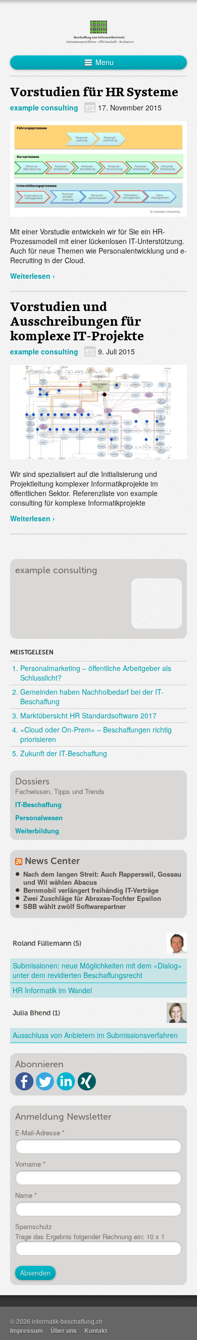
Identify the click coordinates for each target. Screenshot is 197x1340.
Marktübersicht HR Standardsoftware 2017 (88, 715)
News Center (52, 861)
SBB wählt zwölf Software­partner (74, 906)
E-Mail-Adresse (40, 1133)
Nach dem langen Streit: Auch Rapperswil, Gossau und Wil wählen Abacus (102, 878)
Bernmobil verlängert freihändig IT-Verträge (91, 890)
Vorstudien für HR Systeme (94, 91)
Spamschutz (33, 1227)
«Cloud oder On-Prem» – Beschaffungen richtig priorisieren (96, 734)
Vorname (30, 1164)
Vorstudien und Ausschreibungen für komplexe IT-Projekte (77, 320)
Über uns (64, 1330)
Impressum (26, 1330)
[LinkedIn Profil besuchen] (66, 1081)
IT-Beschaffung (38, 804)
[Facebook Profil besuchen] (24, 1081)
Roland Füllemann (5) (47, 943)
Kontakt (95, 1330)
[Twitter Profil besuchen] (45, 1081)
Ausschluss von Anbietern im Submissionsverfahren (95, 1035)
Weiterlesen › (32, 276)
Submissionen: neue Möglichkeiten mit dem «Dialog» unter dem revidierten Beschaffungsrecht (97, 970)
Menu (103, 62)
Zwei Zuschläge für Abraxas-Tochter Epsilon (92, 898)
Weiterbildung (37, 830)
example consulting (44, 107)
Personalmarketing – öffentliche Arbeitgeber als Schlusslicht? (95, 673)
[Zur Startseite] (98, 30)
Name (26, 1195)
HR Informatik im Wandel (52, 990)
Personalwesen (39, 817)
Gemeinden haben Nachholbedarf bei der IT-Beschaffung (92, 696)
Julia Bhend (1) (36, 1013)
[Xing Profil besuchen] (86, 1081)
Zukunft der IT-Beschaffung (63, 753)
